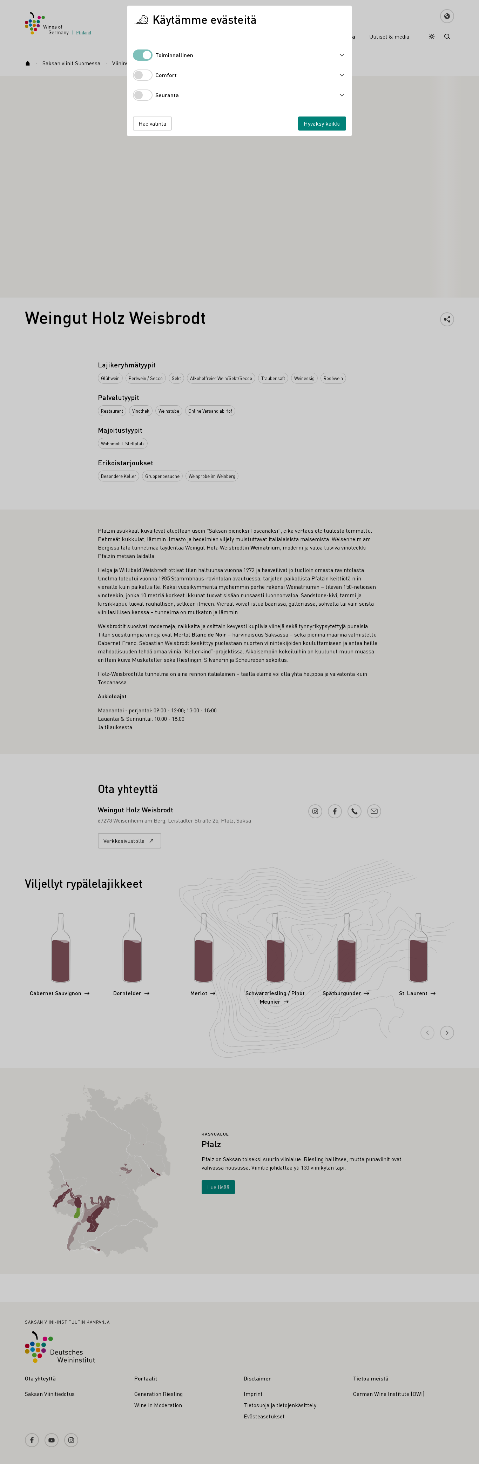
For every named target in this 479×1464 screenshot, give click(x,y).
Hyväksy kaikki (322, 123)
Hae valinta (152, 123)
